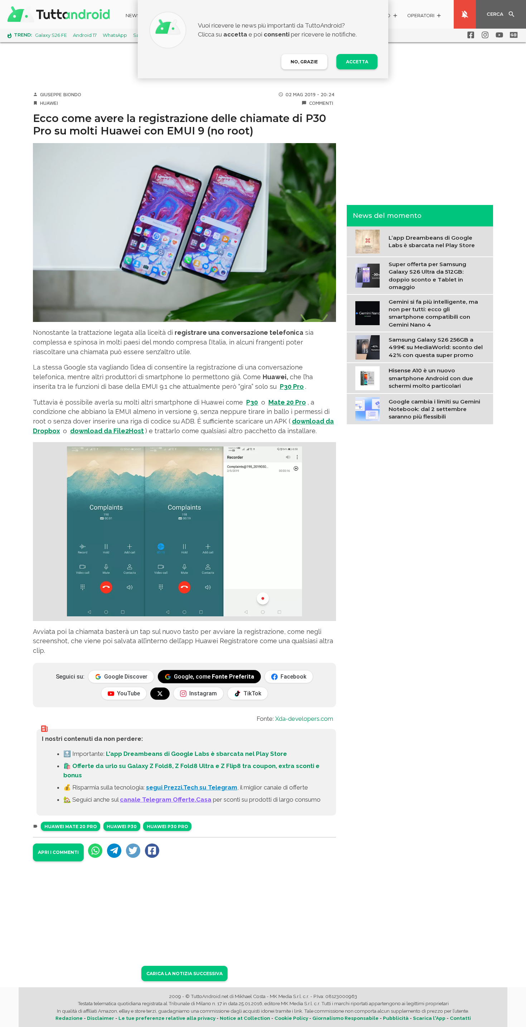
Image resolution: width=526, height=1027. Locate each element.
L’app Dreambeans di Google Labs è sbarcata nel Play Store (432, 241)
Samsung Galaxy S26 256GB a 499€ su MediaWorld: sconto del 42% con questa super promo (436, 347)
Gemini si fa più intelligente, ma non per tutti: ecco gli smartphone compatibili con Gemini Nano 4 (433, 313)
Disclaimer (100, 1018)
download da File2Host (107, 431)
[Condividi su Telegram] (114, 850)
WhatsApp (115, 35)
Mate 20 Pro (287, 402)
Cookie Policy (291, 1018)
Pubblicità (396, 1018)
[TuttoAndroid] (60, 14)
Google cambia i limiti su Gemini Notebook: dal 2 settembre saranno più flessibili (434, 409)
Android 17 (85, 35)
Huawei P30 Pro (167, 826)
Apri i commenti (58, 852)
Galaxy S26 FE (51, 35)
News (133, 15)
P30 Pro (292, 386)
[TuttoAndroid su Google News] (512, 35)
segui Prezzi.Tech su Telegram (191, 787)
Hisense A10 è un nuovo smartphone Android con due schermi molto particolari (431, 378)
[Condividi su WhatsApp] (95, 850)
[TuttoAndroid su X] (160, 694)
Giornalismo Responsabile (345, 1018)
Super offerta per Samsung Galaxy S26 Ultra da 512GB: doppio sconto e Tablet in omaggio (427, 275)
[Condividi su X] (133, 850)
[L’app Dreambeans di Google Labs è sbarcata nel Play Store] (369, 240)
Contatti (460, 1018)
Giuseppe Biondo (60, 94)
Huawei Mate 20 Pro (70, 826)
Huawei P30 (122, 826)
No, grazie (304, 61)
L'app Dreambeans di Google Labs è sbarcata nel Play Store (196, 753)
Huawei (49, 103)
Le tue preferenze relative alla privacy (166, 1018)
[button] (424, 16)
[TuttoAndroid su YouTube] (498, 35)
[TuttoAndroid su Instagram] (484, 35)
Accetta (357, 61)
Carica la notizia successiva (184, 973)
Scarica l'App (429, 1018)
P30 (252, 402)
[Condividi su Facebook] (152, 850)
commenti (321, 103)
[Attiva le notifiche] (465, 14)
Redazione (69, 1018)
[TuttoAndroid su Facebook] (469, 35)
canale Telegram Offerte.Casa (165, 799)
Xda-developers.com (304, 718)
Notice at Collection (245, 1018)
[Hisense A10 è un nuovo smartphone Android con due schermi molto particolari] (369, 377)
